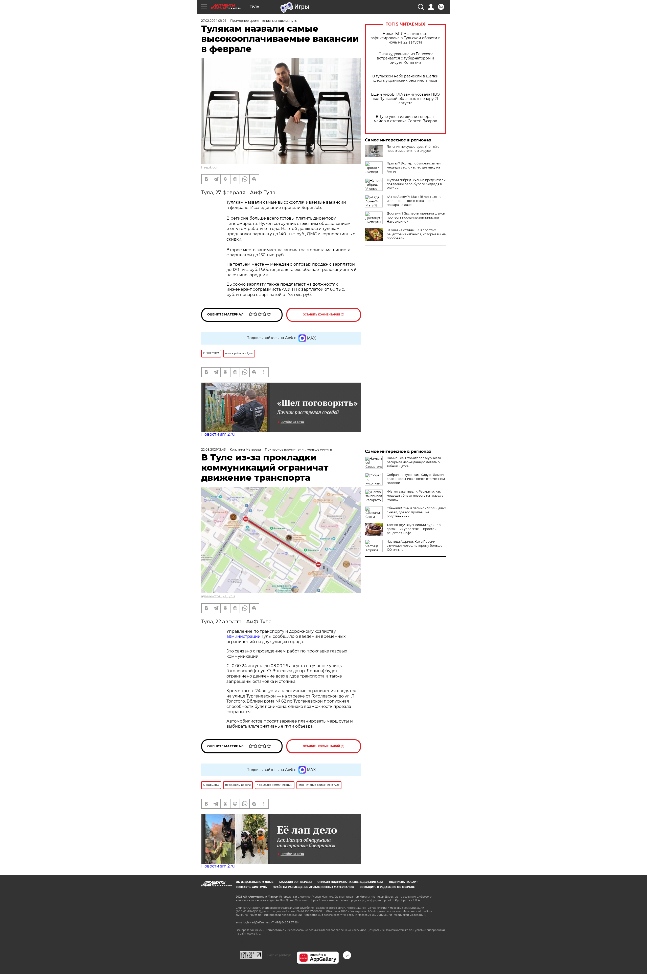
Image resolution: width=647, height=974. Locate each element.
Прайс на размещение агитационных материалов (313, 887)
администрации (244, 636)
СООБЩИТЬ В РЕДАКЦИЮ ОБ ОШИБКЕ (387, 887)
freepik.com (210, 167)
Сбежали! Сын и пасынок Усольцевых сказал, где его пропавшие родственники (416, 512)
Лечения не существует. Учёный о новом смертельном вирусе (413, 149)
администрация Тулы (218, 596)
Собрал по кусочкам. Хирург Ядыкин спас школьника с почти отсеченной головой (416, 479)
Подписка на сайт (403, 882)
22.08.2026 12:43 (213, 449)
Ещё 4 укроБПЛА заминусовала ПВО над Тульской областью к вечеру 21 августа (405, 98)
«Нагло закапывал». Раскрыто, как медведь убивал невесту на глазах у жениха (415, 495)
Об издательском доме (254, 882)
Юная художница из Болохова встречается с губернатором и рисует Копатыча (405, 58)
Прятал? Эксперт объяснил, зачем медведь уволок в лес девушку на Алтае (414, 167)
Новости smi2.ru (218, 434)
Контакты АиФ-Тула (251, 887)
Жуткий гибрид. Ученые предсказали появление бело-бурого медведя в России (416, 184)
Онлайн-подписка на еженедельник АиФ (350, 882)
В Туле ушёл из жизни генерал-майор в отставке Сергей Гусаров (405, 119)
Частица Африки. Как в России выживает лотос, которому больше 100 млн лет (414, 546)
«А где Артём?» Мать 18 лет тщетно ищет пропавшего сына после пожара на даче (414, 201)
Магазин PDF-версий (295, 882)
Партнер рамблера (279, 955)
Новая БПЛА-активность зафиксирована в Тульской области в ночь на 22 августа (406, 38)
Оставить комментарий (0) (323, 314)
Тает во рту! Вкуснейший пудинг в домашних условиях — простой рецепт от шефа (414, 529)
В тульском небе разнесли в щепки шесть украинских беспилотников (405, 78)
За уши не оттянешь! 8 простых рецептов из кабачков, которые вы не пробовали (416, 234)
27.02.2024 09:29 (213, 21)
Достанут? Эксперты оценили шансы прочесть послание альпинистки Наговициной (416, 217)
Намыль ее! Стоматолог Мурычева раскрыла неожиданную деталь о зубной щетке (414, 462)
